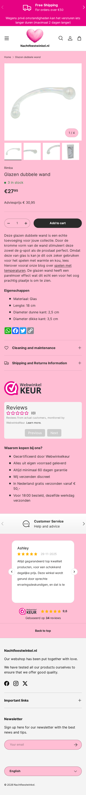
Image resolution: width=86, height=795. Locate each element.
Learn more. (33, 422)
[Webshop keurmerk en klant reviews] (23, 388)
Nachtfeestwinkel (24, 784)
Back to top (43, 630)
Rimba (8, 168)
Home (7, 57)
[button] (79, 38)
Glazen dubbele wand (27, 57)
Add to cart (58, 223)
